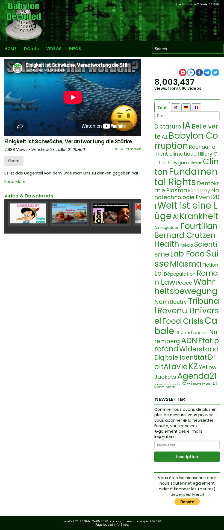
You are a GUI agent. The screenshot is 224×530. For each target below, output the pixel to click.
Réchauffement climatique (184, 150)
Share (13, 161)
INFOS (75, 48)
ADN (189, 340)
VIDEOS (53, 48)
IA (186, 125)
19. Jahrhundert (191, 333)
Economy (199, 190)
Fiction (210, 264)
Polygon (177, 162)
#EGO (119, 149)
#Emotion (133, 149)
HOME (10, 48)
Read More (14, 181)
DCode (31, 48)
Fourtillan (199, 226)
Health (166, 244)
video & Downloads (28, 195)
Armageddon (166, 227)
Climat (195, 163)
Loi (158, 273)
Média (186, 245)
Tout (162, 107)
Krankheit (199, 216)
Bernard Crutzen (185, 235)
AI (176, 216)
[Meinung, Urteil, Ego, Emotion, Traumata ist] (69, 214)
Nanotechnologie (186, 194)
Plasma (176, 190)
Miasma (185, 263)
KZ (193, 366)
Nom (161, 302)
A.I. (165, 136)
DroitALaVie (185, 362)
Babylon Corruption (186, 140)
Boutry (178, 302)
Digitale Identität (180, 357)
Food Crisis (183, 321)
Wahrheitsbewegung (185, 286)
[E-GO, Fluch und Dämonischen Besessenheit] (111, 214)
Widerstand (199, 349)
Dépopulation (180, 274)
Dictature (167, 126)
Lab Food (187, 253)
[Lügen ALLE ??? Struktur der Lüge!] (28, 214)
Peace (184, 283)
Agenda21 (197, 376)
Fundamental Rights (185, 176)
